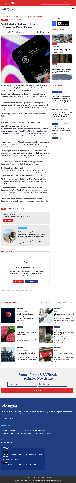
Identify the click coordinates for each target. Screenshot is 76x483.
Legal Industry (63, 303)
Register (31, 281)
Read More (7, 220)
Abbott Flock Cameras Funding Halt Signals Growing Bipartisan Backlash (61, 71)
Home (3, 16)
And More (54, 303)
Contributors (39, 480)
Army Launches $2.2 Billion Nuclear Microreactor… (26, 354)
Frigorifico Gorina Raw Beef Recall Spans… (26, 333)
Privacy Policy (19, 480)
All (42, 303)
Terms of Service (29, 480)
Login (18, 281)
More (71, 303)
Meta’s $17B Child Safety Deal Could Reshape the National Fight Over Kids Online (62, 114)
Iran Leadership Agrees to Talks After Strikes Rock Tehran (20, 465)
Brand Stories (27, 430)
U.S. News (50, 433)
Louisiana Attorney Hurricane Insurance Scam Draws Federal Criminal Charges (61, 50)
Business (23, 433)
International (15, 433)
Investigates (5, 433)
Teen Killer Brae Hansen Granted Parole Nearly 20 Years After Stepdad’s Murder (61, 128)
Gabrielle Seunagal (19, 32)
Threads (8, 208)
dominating (25, 122)
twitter (14, 208)
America (5, 19)
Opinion (30, 433)
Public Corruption (40, 433)
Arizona (18, 430)
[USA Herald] (8, 9)
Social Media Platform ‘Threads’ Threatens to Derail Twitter (24, 16)
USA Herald (20, 208)
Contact (59, 480)
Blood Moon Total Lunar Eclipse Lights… (25, 315)
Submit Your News (50, 480)
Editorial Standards (39, 430)
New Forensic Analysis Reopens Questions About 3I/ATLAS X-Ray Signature (23, 455)
